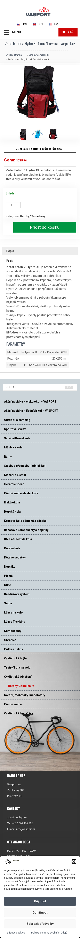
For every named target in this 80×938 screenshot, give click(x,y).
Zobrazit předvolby (40, 924)
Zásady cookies (16, 932)
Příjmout (40, 901)
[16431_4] (39, 134)
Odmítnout (40, 912)
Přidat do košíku (44, 227)
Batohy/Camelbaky (39, 55)
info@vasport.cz (25, 829)
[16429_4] (24, 134)
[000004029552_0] (55, 134)
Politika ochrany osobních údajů (49, 932)
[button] (74, 862)
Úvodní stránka (14, 55)
